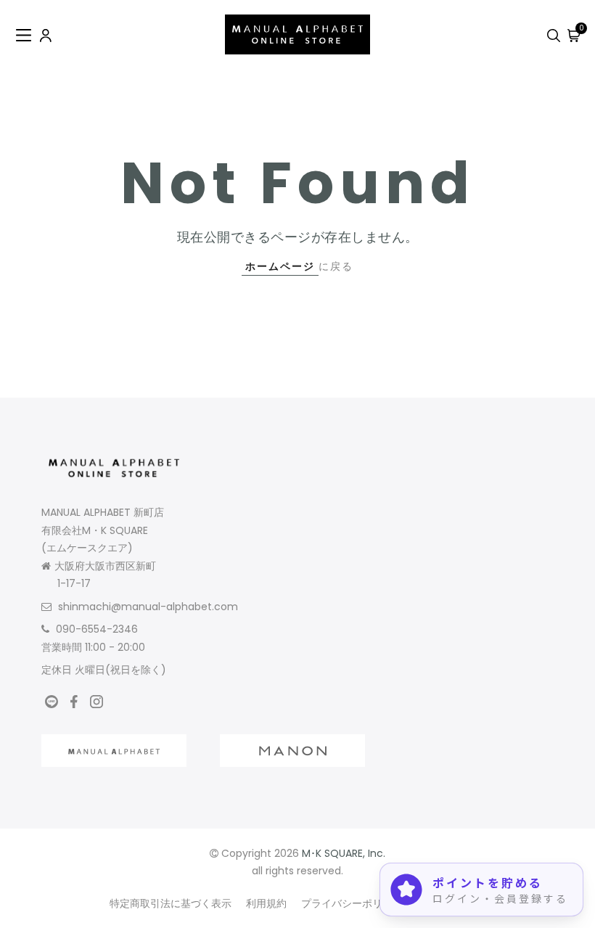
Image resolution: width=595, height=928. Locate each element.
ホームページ (280, 266)
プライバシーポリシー (352, 903)
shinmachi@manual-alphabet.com (148, 606)
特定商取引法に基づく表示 (170, 903)
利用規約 (266, 903)
